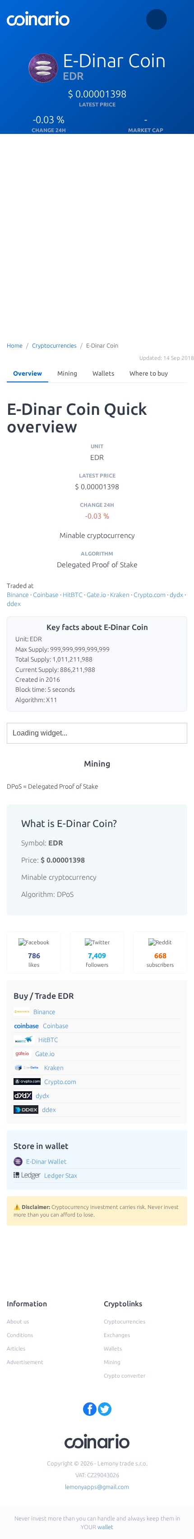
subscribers (160, 959)
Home (15, 345)
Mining (67, 373)
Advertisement (25, 1362)
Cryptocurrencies (54, 345)
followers (97, 959)
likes (34, 959)
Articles (16, 1348)
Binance (18, 594)
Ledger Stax (60, 1175)
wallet (105, 1527)
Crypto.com (150, 594)
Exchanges (117, 1335)
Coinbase (46, 594)
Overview (27, 373)
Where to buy (148, 373)
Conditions (20, 1335)
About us (18, 1321)
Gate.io (96, 594)
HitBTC (73, 594)
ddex (14, 603)
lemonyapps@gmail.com (97, 1487)
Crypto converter (124, 1375)
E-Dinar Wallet (46, 1161)
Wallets (103, 373)
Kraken (119, 594)
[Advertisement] (97, 235)
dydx (176, 594)
